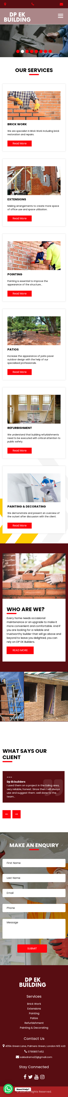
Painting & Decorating (34, 1028)
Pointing (34, 1013)
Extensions (34, 1008)
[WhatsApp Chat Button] (8, 1089)
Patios (34, 1018)
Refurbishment (34, 1023)
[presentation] (6, 814)
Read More (20, 143)
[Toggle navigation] (61, 15)
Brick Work (34, 1004)
